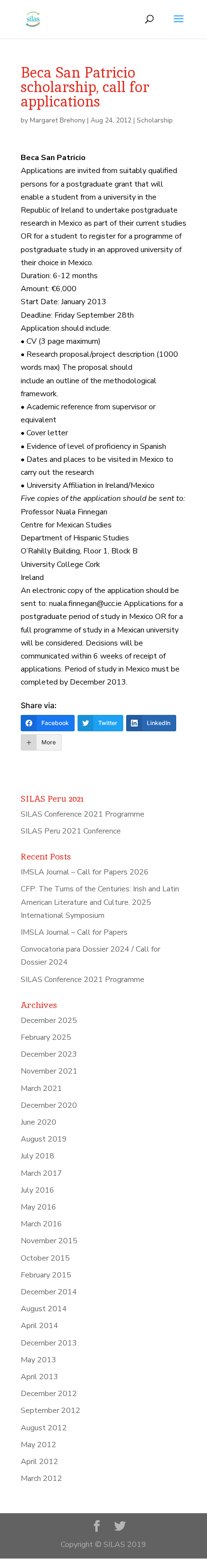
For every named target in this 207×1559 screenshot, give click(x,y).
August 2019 (44, 1139)
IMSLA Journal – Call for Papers (74, 932)
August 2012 (44, 1428)
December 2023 (49, 1054)
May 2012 (38, 1444)
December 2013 (49, 1343)
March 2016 (41, 1224)
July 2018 (37, 1156)
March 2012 (41, 1478)
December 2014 (49, 1292)
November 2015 (49, 1241)
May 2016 (38, 1207)
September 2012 (50, 1410)
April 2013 (39, 1376)
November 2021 (49, 1071)
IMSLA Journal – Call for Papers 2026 (85, 872)
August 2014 (44, 1309)
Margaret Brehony (57, 120)
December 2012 (49, 1393)
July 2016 (37, 1190)
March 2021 (41, 1088)
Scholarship (155, 120)
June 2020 (38, 1122)
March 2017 (41, 1173)
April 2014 (39, 1325)
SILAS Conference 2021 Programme (82, 814)
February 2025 (46, 1037)
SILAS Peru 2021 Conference (71, 831)
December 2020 (49, 1105)
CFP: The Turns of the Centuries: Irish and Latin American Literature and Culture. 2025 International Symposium (100, 902)
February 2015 (46, 1275)
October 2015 (45, 1258)
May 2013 (38, 1360)
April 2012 (39, 1461)
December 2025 (49, 1020)
